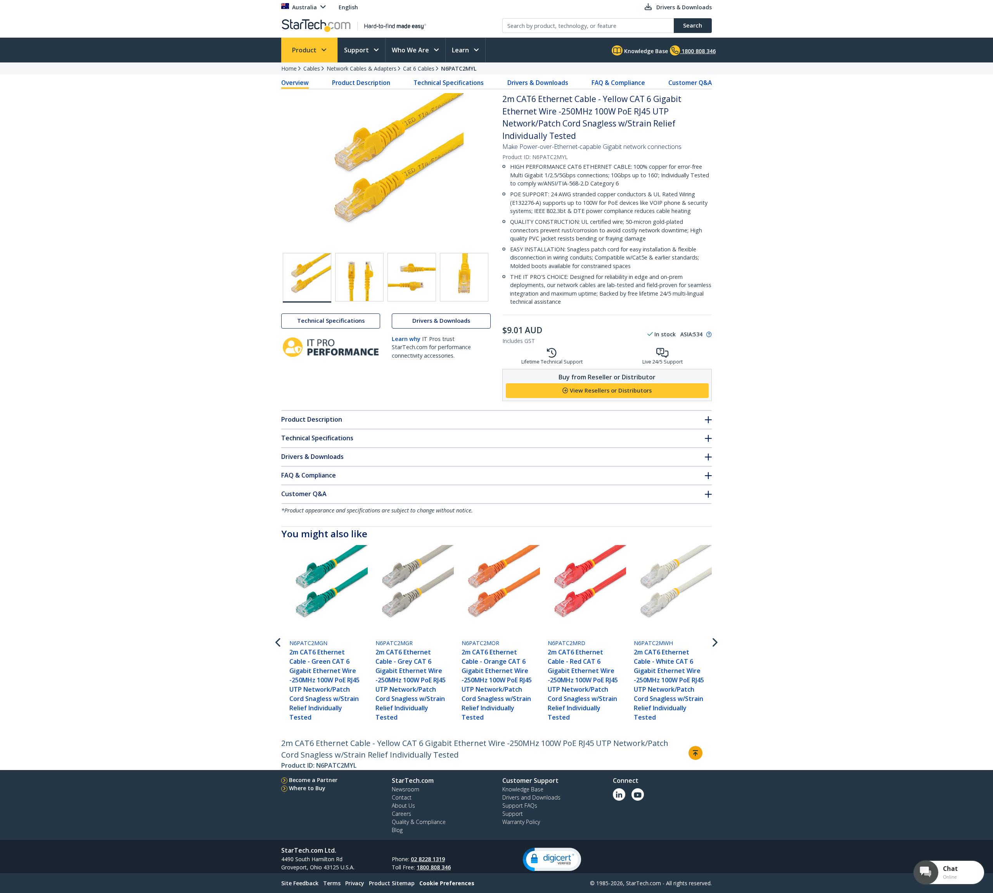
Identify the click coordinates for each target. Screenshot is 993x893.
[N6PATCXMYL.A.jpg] (359, 277)
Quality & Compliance (419, 822)
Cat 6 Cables (418, 68)
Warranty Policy (521, 822)
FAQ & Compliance (618, 82)
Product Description (361, 82)
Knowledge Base (645, 51)
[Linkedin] (619, 794)
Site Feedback (299, 883)
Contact (402, 797)
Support (357, 50)
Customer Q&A (690, 82)
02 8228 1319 (428, 859)
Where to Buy (307, 788)
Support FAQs (519, 805)
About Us (403, 805)
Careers (401, 813)
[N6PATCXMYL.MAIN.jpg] (307, 278)
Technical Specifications (448, 82)
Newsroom (405, 789)
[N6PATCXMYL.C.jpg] (464, 277)
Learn (461, 50)
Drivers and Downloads (531, 797)
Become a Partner (313, 780)
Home (289, 68)
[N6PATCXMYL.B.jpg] (412, 277)
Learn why (406, 339)
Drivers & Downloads (537, 82)
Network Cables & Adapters (361, 68)
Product (305, 50)
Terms (332, 883)
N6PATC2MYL (458, 68)
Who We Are (411, 50)
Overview (295, 82)
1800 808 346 (434, 867)
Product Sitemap (392, 883)
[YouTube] (637, 794)
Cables (311, 68)
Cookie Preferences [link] (446, 883)
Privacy (354, 883)
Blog (397, 830)
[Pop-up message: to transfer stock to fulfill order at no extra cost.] (708, 334)
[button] (552, 859)
